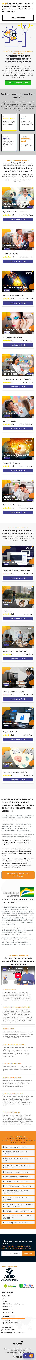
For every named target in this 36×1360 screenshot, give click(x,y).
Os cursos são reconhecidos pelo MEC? (18, 1177)
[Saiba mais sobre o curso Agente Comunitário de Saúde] (18, 198)
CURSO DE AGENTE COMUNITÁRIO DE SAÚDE (16, 1007)
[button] (28, 1355)
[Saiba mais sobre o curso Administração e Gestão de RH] (18, 637)
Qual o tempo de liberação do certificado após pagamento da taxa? (18, 1205)
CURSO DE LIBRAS (8, 1029)
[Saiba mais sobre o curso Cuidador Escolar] (18, 407)
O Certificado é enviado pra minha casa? (18, 1211)
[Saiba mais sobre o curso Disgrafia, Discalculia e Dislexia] (18, 758)
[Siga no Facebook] (22, 1357)
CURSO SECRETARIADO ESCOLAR (13, 1094)
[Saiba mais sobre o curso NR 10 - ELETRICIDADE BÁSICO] (18, 282)
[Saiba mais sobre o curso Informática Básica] (18, 240)
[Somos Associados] (9, 1274)
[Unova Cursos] (10, 6)
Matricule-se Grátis (18, 219)
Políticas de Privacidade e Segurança (13, 1304)
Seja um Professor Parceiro (10, 1323)
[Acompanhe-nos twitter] (17, 1357)
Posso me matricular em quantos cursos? (15, 1159)
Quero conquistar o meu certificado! (18, 874)
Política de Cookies (7, 1309)
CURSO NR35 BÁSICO (9, 990)
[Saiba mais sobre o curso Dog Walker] (18, 597)
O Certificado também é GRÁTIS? (16, 1181)
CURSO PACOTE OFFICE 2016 (12, 1063)
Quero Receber (28, 1253)
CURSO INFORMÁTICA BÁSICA (12, 1078)
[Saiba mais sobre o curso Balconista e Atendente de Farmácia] (18, 365)
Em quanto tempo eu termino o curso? (18, 1172)
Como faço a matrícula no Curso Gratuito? (15, 1153)
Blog (3, 1298)
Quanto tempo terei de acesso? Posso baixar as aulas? (17, 1166)
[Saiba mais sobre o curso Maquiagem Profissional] (18, 323)
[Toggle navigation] (30, 7)
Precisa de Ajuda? (7, 1320)
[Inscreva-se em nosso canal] (19, 1357)
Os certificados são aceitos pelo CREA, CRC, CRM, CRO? (17, 1217)
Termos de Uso (6, 1307)
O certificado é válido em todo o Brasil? (18, 1186)
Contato (4, 1301)
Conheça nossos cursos (18, 82)
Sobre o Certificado (8, 1312)
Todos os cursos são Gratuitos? (16, 1147)
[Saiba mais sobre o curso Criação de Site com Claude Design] (18, 557)
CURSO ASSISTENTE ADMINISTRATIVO (14, 1045)
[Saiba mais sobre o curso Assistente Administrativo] (18, 491)
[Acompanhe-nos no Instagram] (14, 1357)
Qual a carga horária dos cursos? (16, 1223)
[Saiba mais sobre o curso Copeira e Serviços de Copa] (18, 678)
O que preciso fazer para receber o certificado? (16, 1199)
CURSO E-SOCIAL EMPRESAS (11, 1112)
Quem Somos (6, 1296)
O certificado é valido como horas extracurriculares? (15, 1192)
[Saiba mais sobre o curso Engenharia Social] (18, 718)
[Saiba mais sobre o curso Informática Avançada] (18, 449)
